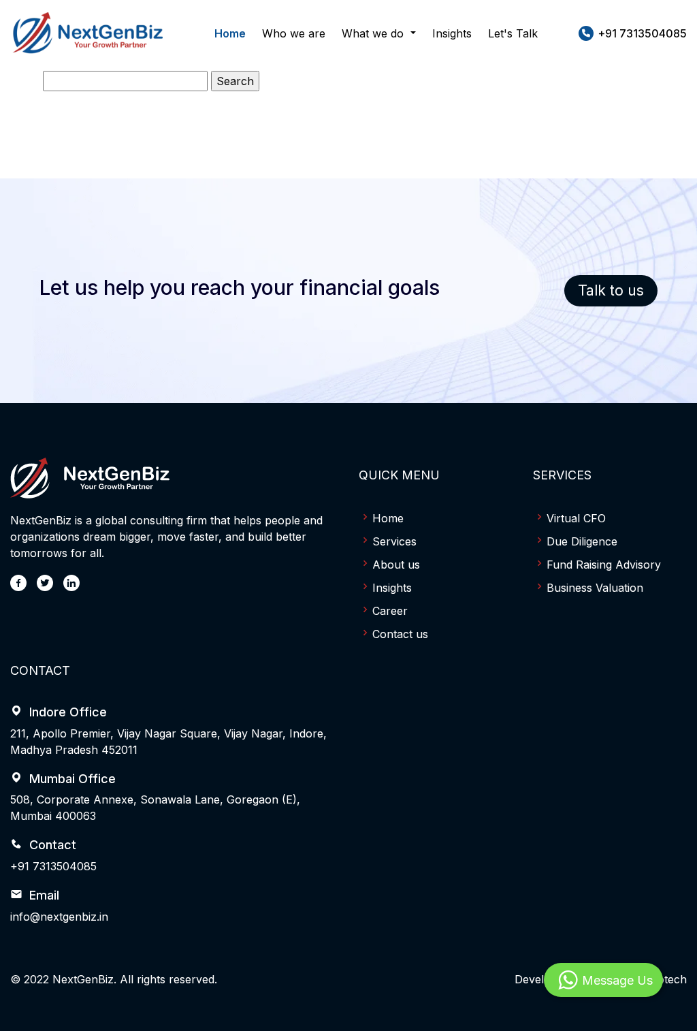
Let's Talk (513, 33)
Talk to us (611, 290)
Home (230, 33)
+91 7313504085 (53, 866)
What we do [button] (374, 33)
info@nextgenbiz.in (59, 916)
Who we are (293, 33)
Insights (452, 33)
